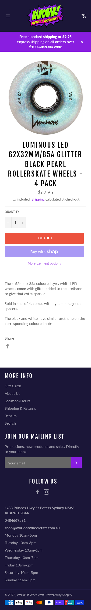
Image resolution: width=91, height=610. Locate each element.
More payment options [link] (44, 263)
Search (10, 423)
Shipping (38, 199)
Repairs (11, 415)
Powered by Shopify (59, 595)
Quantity (12, 212)
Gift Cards (13, 386)
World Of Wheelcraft (30, 595)
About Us (12, 393)
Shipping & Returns (20, 408)
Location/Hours (17, 401)
